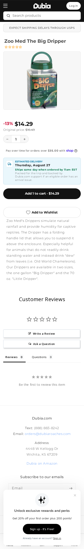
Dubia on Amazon (42, 463)
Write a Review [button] (44, 334)
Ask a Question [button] (44, 344)
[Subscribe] (70, 488)
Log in (73, 5)
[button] (5, 6)
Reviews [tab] (11, 357)
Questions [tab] (39, 357)
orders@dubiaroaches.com (48, 434)
